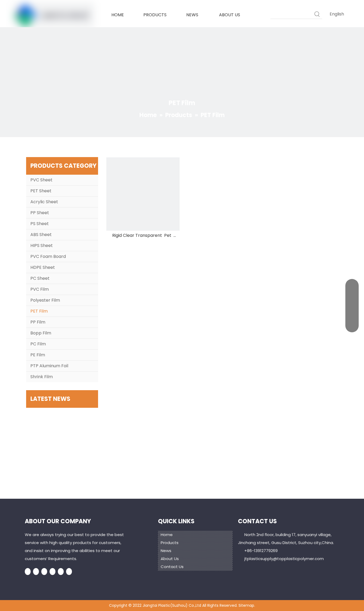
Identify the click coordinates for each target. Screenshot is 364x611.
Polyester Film (45, 300)
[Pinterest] (69, 571)
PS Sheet (39, 224)
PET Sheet (40, 191)
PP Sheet (39, 213)
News (166, 550)
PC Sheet (40, 278)
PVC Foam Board (48, 256)
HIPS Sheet (41, 245)
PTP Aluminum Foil (49, 366)
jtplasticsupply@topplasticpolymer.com (284, 558)
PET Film (39, 311)
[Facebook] (28, 571)
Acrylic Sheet (44, 202)
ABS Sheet (41, 234)
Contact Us (172, 566)
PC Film (38, 344)
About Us (170, 558)
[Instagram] (61, 571)
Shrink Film (41, 377)
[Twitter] (44, 571)
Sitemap (246, 605)
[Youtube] (52, 571)
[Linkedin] (36, 571)
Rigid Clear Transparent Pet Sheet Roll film (142, 235)
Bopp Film (40, 333)
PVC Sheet (41, 180)
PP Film (37, 322)
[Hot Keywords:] (317, 14)
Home (167, 534)
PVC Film (39, 289)
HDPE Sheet (42, 267)
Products (170, 542)
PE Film (37, 355)
